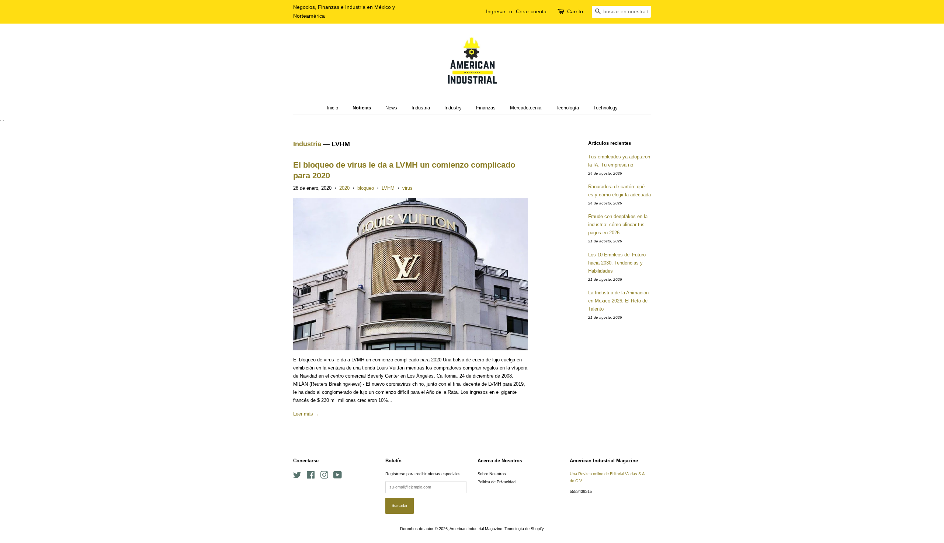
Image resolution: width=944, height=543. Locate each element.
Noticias (362, 108)
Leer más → (306, 414)
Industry (453, 108)
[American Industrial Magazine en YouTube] (337, 476)
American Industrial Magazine (476, 528)
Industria (421, 108)
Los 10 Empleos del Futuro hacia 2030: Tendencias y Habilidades (617, 263)
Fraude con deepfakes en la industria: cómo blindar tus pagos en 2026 (618, 224)
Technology (605, 108)
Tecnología (567, 108)
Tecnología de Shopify (524, 528)
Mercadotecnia (525, 108)
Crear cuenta (531, 11)
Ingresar (496, 11)
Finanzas (486, 108)
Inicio (332, 108)
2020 (344, 188)
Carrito (575, 11)
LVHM (388, 188)
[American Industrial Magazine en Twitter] (297, 476)
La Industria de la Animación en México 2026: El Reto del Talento (618, 301)
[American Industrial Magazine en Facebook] (310, 476)
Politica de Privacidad (497, 482)
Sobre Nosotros (492, 474)
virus (407, 188)
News (391, 108)
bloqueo (365, 188)
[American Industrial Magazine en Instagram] (324, 476)
